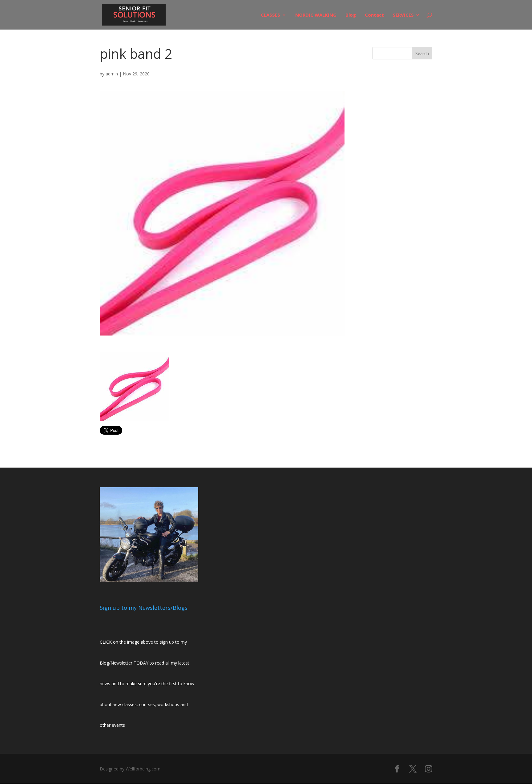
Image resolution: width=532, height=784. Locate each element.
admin (112, 74)
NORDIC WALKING (316, 15)
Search (422, 53)
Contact (374, 15)
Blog (350, 15)
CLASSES (270, 15)
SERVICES (403, 15)
